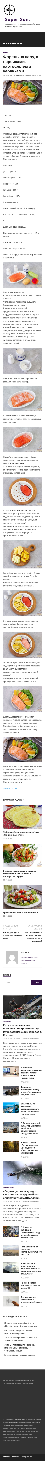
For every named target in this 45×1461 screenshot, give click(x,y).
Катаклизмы (8, 1188)
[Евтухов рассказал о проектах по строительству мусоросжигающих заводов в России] (22, 1019)
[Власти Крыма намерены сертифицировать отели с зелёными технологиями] (11, 1112)
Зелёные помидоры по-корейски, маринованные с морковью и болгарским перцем (20, 874)
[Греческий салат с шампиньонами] (22, 909)
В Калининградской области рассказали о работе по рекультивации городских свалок (31, 1128)
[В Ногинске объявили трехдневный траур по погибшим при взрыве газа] (11, 1236)
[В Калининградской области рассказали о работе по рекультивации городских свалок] (11, 1132)
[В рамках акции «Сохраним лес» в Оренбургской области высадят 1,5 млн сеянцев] (11, 1151)
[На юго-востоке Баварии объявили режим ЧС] (11, 1291)
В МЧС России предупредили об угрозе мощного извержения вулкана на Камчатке (31, 1268)
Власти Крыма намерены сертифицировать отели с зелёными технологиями (30, 1108)
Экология (7, 1021)
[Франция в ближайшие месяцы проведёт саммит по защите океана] (11, 1095)
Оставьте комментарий (31, 75)
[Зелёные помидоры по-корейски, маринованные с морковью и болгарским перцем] (22, 868)
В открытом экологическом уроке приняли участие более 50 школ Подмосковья (31, 1072)
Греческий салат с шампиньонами (20, 912)
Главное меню (14, 43)
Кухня (5, 52)
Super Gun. (17, 19)
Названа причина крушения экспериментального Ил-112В (31, 1250)
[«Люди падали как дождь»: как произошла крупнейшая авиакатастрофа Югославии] (22, 1185)
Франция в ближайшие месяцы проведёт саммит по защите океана (31, 1091)
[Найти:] (22, 982)
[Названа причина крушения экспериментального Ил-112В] (11, 1255)
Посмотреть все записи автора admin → (29, 960)
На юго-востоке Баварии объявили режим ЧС (30, 1285)
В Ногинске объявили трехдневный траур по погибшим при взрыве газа (30, 1232)
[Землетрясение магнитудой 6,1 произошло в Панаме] (11, 1305)
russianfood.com (10, 788)
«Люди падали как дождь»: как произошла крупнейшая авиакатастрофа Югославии (21, 1194)
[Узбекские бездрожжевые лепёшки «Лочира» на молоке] (22, 829)
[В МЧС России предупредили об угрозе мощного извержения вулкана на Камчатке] (11, 1272)
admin (18, 75)
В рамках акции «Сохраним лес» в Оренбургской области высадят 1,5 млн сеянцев (31, 1147)
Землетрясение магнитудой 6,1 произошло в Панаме (31, 1299)
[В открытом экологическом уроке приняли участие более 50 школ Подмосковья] (11, 1076)
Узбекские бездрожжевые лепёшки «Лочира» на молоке (21, 833)
